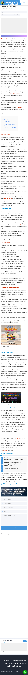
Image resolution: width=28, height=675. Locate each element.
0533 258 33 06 (14, 666)
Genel (12, 12)
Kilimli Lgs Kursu (7, 652)
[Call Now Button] (25, 672)
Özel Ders (23, 12)
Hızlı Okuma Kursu (17, 12)
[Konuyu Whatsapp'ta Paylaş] (17, 15)
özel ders (19, 107)
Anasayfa (3, 8)
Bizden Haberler (9, 8)
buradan (5, 450)
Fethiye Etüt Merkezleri (21, 652)
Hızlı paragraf (8, 198)
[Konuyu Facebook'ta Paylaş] (14, 15)
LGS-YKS (18, 438)
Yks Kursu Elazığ (5, 39)
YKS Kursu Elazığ (5, 134)
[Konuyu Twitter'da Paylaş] (16, 15)
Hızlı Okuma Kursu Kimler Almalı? (10, 287)
